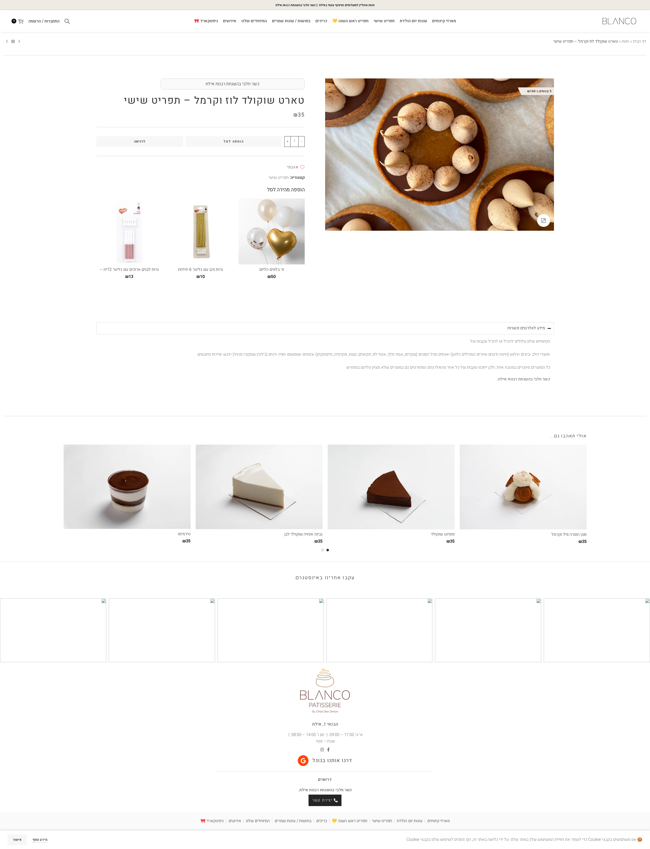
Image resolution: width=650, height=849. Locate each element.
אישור (17, 839)
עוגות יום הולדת (409, 821)
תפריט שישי (279, 178)
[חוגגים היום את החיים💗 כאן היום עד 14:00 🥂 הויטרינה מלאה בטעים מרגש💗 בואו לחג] (488, 630)
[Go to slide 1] (327, 550)
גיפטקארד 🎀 (212, 821)
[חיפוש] (67, 21)
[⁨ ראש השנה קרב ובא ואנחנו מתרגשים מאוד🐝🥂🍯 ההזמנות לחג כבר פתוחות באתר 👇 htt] (162, 630)
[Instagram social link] (321, 750)
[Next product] (7, 42)
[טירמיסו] (127, 487)
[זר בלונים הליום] (272, 232)
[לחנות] (13, 42)
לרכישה (139, 141)
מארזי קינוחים (438, 821)
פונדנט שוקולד (443, 534)
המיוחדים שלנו (258, 821)
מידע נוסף (40, 839)
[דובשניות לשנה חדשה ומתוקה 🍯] (271, 630)
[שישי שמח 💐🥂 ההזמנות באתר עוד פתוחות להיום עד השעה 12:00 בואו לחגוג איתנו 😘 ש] (597, 630)
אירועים (235, 821)
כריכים (321, 821)
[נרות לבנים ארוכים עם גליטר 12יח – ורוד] (129, 232)
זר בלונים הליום (271, 269)
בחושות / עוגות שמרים (293, 821)
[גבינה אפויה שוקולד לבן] (259, 487)
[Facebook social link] (328, 750)
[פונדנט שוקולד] (391, 487)
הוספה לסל (233, 141)
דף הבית (639, 41)
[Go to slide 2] (322, 550)
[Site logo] (619, 21)
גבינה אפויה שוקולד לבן (303, 534)
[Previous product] (19, 42)
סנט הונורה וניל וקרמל (569, 534)
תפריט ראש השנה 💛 (349, 821)
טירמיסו (184, 534)
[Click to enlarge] (543, 220)
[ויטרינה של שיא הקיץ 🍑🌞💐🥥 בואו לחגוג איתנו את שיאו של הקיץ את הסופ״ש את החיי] (53, 630)
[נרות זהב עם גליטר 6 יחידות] (200, 232)
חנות (625, 41)
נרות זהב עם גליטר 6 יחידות (200, 269)
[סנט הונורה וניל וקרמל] (523, 487)
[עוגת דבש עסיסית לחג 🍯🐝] (379, 630)
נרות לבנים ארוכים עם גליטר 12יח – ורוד (129, 272)
